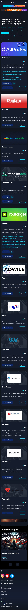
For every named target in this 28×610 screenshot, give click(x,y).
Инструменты (3, 591)
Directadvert (7, 387)
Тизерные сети (5, 32)
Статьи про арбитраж (5, 585)
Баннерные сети (14, 32)
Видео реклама (5, 38)
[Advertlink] (14, 453)
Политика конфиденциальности (7, 580)
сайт (22, 87)
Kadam (5, 110)
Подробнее (7, 87)
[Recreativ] (14, 490)
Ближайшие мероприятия (6, 592)
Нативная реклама (17, 30)
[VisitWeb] (14, 341)
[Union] (14, 2)
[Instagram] (3, 576)
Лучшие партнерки (4, 587)
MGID (4, 315)
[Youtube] (7, 576)
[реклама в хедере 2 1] (19, 6)
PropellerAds (7, 183)
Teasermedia (7, 147)
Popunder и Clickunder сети (7, 35)
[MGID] (14, 306)
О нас (2, 595)
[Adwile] (14, 269)
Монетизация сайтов (19, 35)
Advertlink (6, 462)
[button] (25, 2)
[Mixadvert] (14, 415)
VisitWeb (5, 350)
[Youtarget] (14, 214)
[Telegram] (12, 576)
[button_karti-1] (8, 6)
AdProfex (6, 58)
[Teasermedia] (14, 138)
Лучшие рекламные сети (6, 588)
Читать (4, 558)
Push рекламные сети (6, 30)
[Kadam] (14, 101)
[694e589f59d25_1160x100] (14, 10)
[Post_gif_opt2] (14, 520)
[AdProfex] (14, 49)
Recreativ (6, 499)
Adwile (5, 278)
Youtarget (6, 223)
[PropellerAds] (14, 174)
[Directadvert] (14, 378)
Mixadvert (6, 424)
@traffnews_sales (10, 607)
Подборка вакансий (4, 594)
